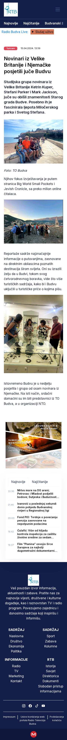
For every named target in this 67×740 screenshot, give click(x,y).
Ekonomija (16, 646)
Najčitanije (31, 23)
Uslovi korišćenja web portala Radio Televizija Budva (32, 720)
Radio (16, 666)
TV (16, 671)
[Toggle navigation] (57, 9)
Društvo (16, 641)
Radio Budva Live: (15, 32)
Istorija (51, 666)
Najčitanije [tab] (40, 482)
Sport (51, 636)
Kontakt (16, 681)
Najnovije (11, 23)
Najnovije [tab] (18, 482)
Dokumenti (51, 681)
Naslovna (16, 636)
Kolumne (50, 646)
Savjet (50, 671)
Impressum (9, 716)
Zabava (50, 641)
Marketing (16, 676)
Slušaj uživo (43, 32)
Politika (16, 651)
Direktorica (51, 676)
